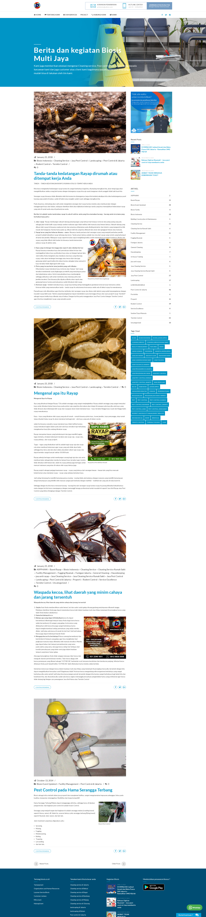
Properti (77, 579)
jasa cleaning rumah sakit (142, 360)
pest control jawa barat (157, 409)
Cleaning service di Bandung (80, 896)
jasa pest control (159, 373)
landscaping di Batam (77, 911)
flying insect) (91, 813)
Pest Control (142, 400)
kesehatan (143, 386)
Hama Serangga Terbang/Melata (45, 803)
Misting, (38, 829)
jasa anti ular (151, 355)
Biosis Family (135, 210)
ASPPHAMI (42, 569)
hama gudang (137, 351)
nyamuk (152, 391)
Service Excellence (108, 579)
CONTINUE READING (42, 307)
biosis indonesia (144, 338)
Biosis (36, 795)
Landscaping (95, 160)
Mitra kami (37, 900)
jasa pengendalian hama (141, 373)
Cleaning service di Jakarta (79, 885)
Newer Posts (44, 864)
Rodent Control (43, 164)
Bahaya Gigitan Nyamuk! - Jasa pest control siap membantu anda (156, 161)
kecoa (134, 386)
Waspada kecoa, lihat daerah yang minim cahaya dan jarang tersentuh (78, 594)
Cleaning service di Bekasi (79, 889)
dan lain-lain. (40, 844)
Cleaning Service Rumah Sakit (111, 569)
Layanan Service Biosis (41, 892)
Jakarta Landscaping (163, 351)
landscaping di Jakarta (78, 907)
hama (161, 346)
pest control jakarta (160, 404)
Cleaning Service (61, 160)
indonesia (148, 351)
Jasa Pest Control (79, 160)
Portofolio (134, 294)
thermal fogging (153, 422)
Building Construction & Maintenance (143, 219)
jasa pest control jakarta (141, 382)
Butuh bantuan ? (186, 915)
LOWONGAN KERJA (138, 285)
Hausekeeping (118, 573)
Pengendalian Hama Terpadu (155, 395)
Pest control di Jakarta (78, 915)
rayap (147, 418)
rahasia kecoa (137, 418)
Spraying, (39, 826)
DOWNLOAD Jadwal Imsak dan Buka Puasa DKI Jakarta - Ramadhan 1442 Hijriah (156, 149)
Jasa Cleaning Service (61, 576)
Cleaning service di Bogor (79, 892)
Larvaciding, (40, 842)
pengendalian (137, 395)
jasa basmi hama (165, 355)
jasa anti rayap (42, 576)
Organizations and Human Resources (46, 889)
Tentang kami (38, 885)
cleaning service (138, 342)
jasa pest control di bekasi (142, 378)
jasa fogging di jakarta (140, 364)
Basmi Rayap (56, 569)
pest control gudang (158, 400)
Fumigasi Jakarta (83, 573)
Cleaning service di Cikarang (80, 904)
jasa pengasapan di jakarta (142, 369)
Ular (164, 422)
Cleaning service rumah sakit (158, 342)
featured (153, 346)
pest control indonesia (140, 404)
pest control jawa (139, 409)
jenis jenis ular (159, 382)
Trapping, (39, 839)
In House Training (137, 257)
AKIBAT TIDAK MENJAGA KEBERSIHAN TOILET (152, 174)
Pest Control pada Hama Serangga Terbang (73, 789)
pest (133, 400)
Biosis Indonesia (44, 160)
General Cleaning (101, 573)
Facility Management (46, 573)
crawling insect (88, 811)
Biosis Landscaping (160, 338)
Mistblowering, (41, 834)
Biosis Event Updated (47, 784)
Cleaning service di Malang (79, 900)
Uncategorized (60, 582)
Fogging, (39, 831)
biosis (134, 338)
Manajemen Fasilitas (139, 391)
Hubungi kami (38, 904)
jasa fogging (159, 360)
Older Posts (116, 864)
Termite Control (59, 164)
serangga (155, 418)
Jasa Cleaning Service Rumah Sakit (89, 576)
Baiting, (38, 836)
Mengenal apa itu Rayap (56, 392)
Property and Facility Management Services (148, 413)
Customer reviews (40, 896)
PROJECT (84, 15)
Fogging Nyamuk (65, 573)
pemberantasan (163, 391)
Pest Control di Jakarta (113, 160)
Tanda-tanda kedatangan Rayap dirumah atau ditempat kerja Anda (75, 176)
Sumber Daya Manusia (138, 313)
